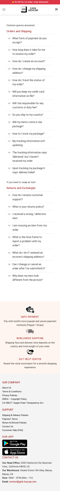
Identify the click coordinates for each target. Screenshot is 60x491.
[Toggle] (9, 38)
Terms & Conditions (12, 391)
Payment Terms (10, 419)
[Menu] (4, 9)
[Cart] (56, 9)
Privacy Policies (9, 395)
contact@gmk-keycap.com (22, 481)
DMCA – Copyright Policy (14, 399)
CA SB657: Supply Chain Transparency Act (22, 403)
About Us (6, 387)
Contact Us (7, 426)
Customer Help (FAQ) (12, 430)
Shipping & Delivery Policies (15, 415)
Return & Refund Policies (14, 422)
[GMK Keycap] (30, 9)
